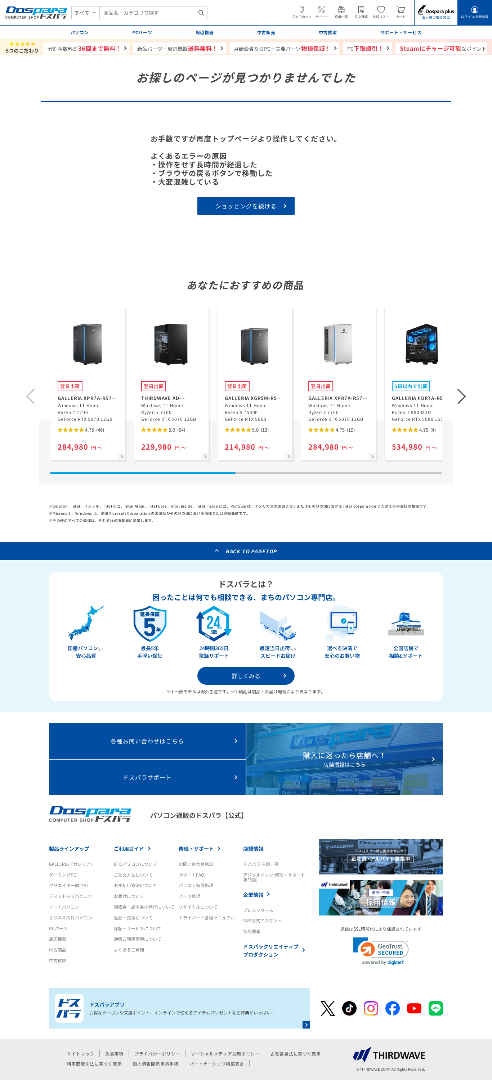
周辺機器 (57, 939)
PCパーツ (58, 928)
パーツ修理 (189, 896)
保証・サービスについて (137, 928)
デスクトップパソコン (70, 896)
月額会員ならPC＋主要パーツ (282, 48)
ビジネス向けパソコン (70, 917)
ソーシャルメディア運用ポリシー (225, 1053)
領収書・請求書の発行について (144, 907)
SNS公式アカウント (262, 920)
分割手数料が (84, 48)
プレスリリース (258, 910)
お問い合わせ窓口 (196, 864)
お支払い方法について (135, 885)
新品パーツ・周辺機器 (177, 48)
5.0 (176, 429)
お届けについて (129, 896)
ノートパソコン (64, 907)
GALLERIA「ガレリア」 (72, 864)
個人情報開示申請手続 (155, 1064)
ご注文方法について (133, 875)
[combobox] (153, 12)
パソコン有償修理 (196, 885)
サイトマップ (80, 1053)
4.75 (94, 429)
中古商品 (57, 949)
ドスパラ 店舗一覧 (261, 864)
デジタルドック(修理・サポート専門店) (274, 877)
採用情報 (251, 931)
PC (365, 48)
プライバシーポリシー (157, 1053)
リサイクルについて (198, 907)
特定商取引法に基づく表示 (94, 1064)
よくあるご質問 (129, 949)
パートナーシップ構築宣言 (217, 1064)
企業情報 (253, 894)
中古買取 (57, 960)
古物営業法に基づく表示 (295, 1053)
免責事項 (114, 1053)
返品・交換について (133, 917)
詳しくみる (246, 675)
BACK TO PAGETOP (251, 551)
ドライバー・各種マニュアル (207, 917)
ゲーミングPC (62, 875)
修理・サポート (196, 848)
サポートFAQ (191, 875)
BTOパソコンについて (135, 864)
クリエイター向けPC (69, 885)
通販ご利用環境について (137, 939)
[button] (462, 396)
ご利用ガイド (129, 848)
